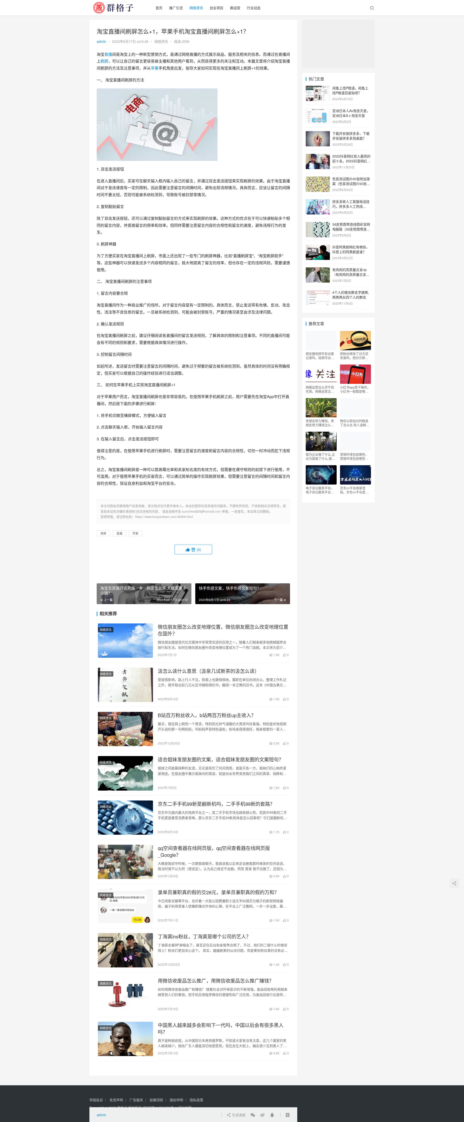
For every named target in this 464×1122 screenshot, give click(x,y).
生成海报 (238, 1114)
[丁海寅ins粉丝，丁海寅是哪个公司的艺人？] (125, 950)
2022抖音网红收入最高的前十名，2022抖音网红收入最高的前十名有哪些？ (351, 161)
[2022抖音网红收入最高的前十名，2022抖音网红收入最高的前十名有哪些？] (318, 156)
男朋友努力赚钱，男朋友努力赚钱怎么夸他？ (320, 423)
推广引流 (176, 7)
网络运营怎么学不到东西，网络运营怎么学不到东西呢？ (320, 389)
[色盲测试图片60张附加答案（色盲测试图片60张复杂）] (318, 179)
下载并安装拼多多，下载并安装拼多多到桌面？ (351, 136)
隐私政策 (196, 1100)
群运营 (235, 7)
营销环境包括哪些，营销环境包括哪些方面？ (354, 456)
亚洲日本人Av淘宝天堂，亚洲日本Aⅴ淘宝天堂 (351, 113)
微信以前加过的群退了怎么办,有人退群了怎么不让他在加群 (354, 423)
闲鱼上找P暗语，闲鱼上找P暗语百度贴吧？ (350, 90)
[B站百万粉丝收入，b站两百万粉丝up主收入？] (125, 729)
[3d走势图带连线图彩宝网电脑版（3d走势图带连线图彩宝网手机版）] (318, 224)
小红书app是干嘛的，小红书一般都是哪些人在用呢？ (355, 389)
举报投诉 (96, 1100)
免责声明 (116, 1100)
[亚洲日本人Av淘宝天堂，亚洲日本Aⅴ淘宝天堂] (318, 111)
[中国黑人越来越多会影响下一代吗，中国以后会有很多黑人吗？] (125, 1039)
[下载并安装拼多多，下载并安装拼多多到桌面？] (318, 133)
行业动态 (254, 7)
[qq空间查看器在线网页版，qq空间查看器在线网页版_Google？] (125, 862)
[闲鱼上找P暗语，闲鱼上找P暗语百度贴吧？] (318, 88)
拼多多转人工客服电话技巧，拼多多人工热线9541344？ (351, 206)
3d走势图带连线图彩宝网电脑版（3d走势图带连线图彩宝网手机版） (351, 229)
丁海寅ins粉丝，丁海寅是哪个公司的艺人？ (204, 936)
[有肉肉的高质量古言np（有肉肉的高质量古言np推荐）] (318, 270)
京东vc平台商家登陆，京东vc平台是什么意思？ (354, 490)
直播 (108, 54)
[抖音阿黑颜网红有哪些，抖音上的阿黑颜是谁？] (318, 247)
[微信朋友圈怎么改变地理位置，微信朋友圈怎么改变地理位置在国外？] (125, 640)
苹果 (155, 68)
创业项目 (216, 7)
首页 (159, 7)
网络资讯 (196, 7)
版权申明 (176, 1100)
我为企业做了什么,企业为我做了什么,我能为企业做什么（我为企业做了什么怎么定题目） (320, 456)
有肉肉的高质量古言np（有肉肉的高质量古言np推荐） (351, 274)
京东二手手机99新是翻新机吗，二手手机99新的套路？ (216, 803)
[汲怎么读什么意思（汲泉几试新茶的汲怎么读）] (125, 685)
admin (101, 41)
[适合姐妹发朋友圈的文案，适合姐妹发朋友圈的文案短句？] (125, 773)
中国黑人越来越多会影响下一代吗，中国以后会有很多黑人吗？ (220, 1028)
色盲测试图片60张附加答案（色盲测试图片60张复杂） (351, 183)
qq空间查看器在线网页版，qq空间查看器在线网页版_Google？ (214, 851)
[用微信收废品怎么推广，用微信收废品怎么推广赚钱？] (125, 994)
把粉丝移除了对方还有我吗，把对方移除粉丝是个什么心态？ (354, 355)
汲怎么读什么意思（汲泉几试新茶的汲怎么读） (208, 671)
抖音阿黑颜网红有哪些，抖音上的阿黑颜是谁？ (351, 249)
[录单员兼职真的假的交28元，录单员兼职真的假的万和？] (125, 906)
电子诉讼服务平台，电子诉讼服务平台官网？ (320, 490)
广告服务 (136, 1100)
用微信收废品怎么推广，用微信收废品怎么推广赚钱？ (216, 980)
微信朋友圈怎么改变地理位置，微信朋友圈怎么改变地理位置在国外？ (223, 630)
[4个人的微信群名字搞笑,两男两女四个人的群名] (318, 292)
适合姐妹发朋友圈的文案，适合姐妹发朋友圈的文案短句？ (220, 759)
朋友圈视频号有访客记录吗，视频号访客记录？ (320, 355)
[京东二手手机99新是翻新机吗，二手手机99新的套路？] (125, 817)
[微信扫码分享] (252, 1115)
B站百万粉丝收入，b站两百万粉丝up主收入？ (207, 715)
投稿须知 (156, 1100)
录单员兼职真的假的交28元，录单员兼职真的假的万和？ (218, 892)
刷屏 (104, 61)
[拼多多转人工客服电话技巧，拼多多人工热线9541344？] (318, 202)
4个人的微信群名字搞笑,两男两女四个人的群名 (350, 295)
